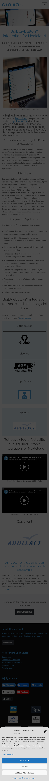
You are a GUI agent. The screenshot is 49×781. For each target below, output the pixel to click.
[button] (45, 732)
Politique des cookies (18, 778)
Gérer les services (8, 754)
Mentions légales (31, 778)
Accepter (24, 760)
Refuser (24, 767)
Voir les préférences (24, 773)
